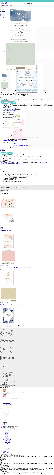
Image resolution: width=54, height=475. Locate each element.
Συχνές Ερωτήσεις (6, 414)
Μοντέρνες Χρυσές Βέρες (5, 230)
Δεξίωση (4, 123)
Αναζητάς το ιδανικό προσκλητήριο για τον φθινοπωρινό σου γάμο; (14, 392)
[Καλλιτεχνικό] (7, 378)
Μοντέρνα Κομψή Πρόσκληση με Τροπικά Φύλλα (11, 325)
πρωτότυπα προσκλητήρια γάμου (15, 163)
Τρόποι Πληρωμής (6, 412)
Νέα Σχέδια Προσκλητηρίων (11, 110)
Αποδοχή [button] (2, 458)
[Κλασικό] (7, 370)
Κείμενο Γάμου (5, 142)
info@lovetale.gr (5, 424)
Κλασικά (6, 433)
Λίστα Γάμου (5, 121)
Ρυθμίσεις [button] (5, 458)
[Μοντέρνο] (7, 361)
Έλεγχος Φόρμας (6, 155)
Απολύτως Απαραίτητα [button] (4, 465)
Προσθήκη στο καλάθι (4, 160)
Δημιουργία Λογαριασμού (7, 3)
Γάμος (7, 90)
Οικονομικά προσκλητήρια (4, 163)
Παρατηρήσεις (5, 147)
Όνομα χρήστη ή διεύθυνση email (6, 5)
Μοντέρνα (10, 90)
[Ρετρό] (6, 353)
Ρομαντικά (6, 436)
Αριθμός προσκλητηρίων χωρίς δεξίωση (9, 125)
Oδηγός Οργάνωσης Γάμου (7, 404)
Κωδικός (2, 7)
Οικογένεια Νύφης (6, 110)
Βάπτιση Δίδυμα (7, 442)
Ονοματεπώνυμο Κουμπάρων (8, 114)
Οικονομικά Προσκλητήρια (7, 406)
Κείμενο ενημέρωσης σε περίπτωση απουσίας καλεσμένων (13, 127)
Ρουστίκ (6, 437)
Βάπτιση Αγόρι (7, 440)
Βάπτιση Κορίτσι (7, 441)
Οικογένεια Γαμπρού (6, 112)
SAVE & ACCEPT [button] (3, 474)
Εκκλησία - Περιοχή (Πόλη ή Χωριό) (9, 119)
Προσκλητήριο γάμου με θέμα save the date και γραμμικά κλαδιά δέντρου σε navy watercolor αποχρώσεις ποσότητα (21, 159)
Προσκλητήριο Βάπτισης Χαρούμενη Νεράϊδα (19, 145)
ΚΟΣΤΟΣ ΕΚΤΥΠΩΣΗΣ (7, 153)
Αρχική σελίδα (3, 90)
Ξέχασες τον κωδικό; (3, 11)
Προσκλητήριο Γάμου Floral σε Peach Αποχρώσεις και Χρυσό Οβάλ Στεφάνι (17, 267)
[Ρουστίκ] (6, 336)
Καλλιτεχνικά (7, 432)
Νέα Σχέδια (45, 162)
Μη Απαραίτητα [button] (3, 470)
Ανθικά (6, 431)
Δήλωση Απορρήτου (6, 413)
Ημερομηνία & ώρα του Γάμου (8, 117)
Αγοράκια (8, 443)
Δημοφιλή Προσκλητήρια (9, 450)
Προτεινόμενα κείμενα (6, 403)
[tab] (28, 166)
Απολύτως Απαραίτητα (5, 466)
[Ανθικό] (7, 387)
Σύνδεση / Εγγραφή (6, 452)
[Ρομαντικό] (7, 344)
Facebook (2, 14)
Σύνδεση (2, 9)
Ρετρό (6, 435)
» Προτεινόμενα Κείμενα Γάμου (5, 162)
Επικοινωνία (5, 415)
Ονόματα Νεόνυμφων (6, 107)
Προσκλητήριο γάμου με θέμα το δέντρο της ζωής (11, 304)
